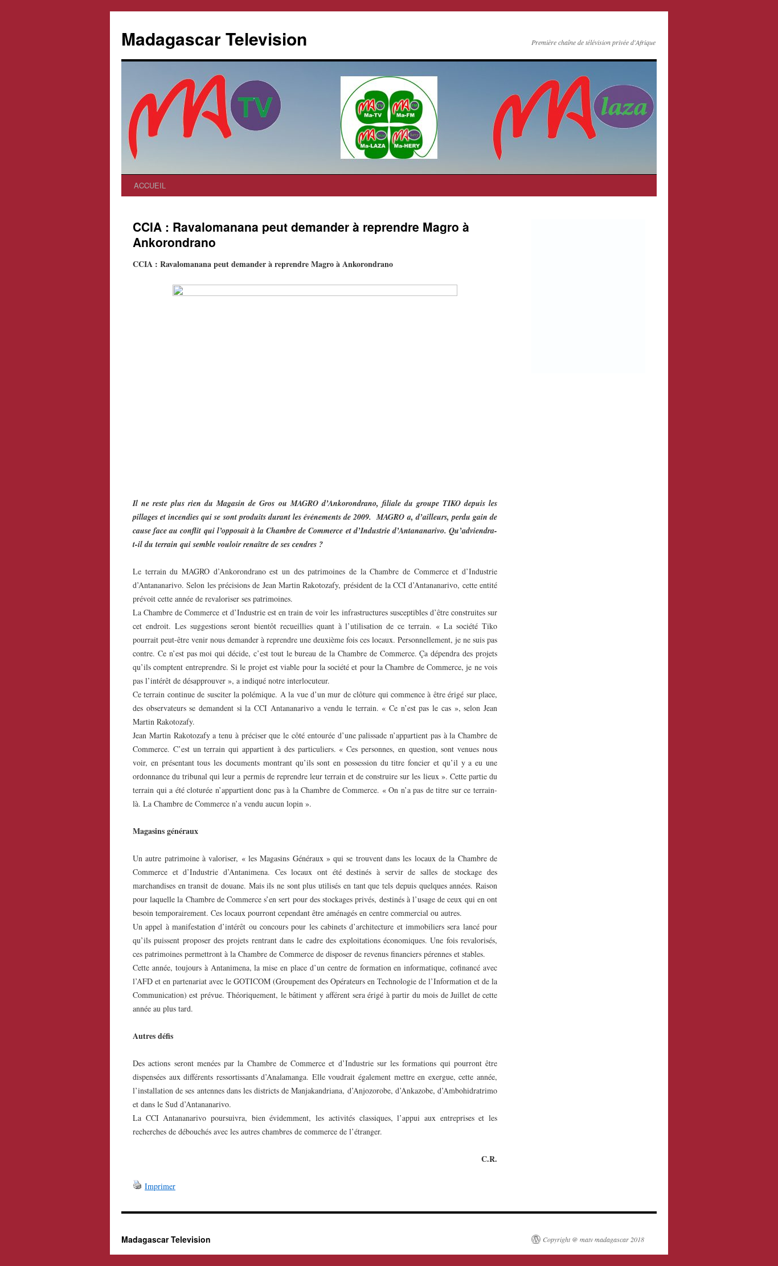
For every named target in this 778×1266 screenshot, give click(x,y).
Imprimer (160, 1186)
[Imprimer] (137, 1186)
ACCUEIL (150, 185)
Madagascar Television (214, 38)
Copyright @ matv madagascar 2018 (593, 1239)
